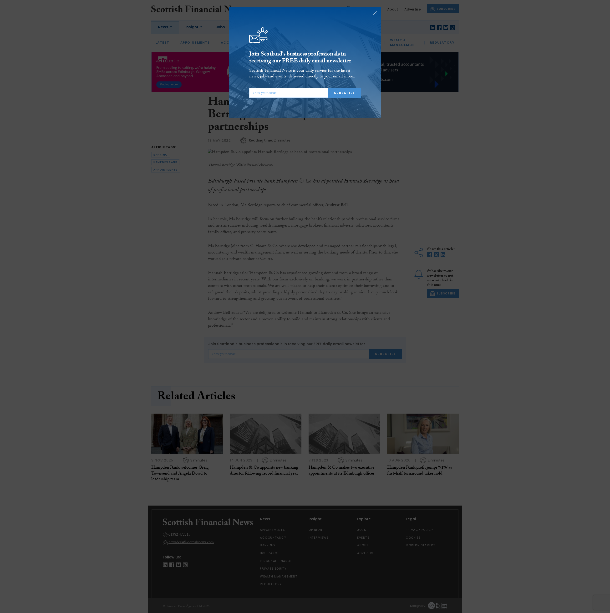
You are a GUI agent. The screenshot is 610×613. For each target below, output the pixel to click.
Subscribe (344, 93)
